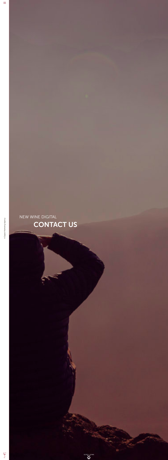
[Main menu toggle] (5, 3)
